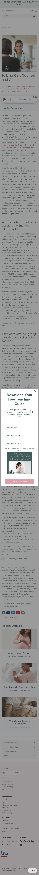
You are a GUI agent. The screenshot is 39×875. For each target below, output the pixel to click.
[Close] (35, 391)
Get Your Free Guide (19, 482)
